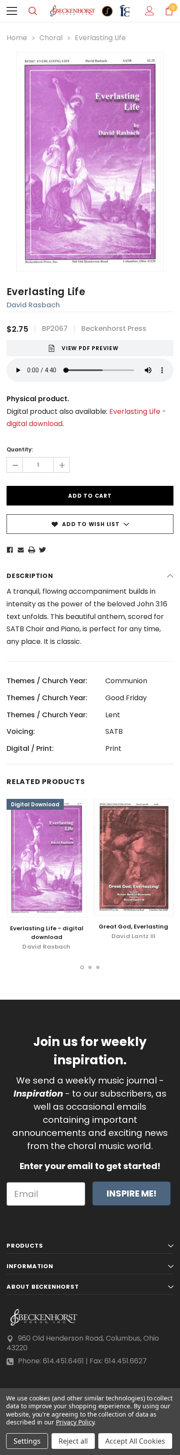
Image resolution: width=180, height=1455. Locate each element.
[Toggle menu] (12, 11)
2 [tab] (90, 967)
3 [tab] (98, 967)
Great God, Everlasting (133, 926)
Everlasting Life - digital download (46, 932)
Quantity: (20, 449)
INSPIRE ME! (131, 1193)
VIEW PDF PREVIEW (90, 348)
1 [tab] (82, 967)
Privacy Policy (75, 1422)
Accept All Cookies (135, 1441)
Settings (27, 1441)
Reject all (73, 1441)
